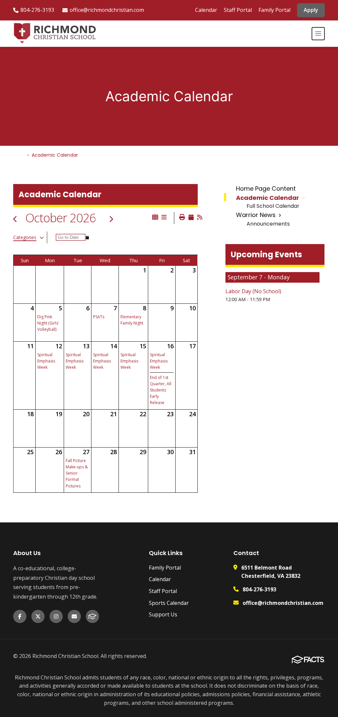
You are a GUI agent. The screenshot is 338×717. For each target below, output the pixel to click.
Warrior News (256, 215)
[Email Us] (74, 616)
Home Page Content (266, 188)
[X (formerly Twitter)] (38, 616)
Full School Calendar (273, 206)
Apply (311, 10)
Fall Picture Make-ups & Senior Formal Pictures (77, 473)
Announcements (268, 224)
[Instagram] (56, 616)
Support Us (163, 614)
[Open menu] (318, 33)
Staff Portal (238, 10)
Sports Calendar (169, 603)
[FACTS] (92, 616)
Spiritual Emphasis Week (46, 361)
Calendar (206, 10)
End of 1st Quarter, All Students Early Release (160, 390)
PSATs (98, 317)
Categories (24, 237)
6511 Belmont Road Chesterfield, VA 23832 (270, 572)
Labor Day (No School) (253, 291)
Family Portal (274, 10)
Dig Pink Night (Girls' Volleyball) (48, 323)
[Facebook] (19, 616)
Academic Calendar (267, 198)
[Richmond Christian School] (54, 33)
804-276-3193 (37, 10)
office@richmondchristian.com (107, 10)
